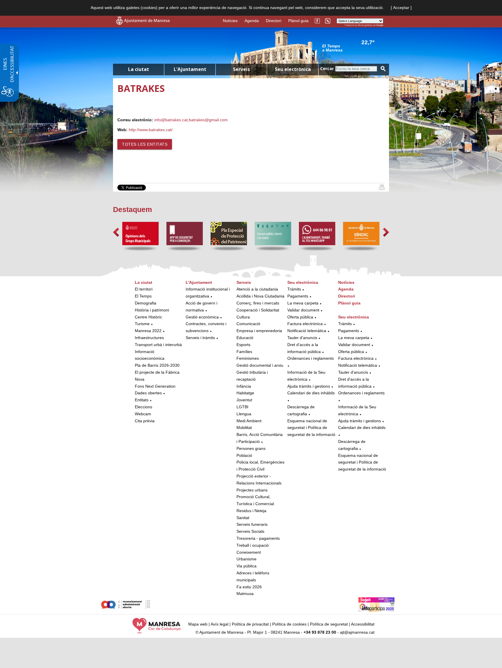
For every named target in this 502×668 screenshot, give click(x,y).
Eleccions (143, 407)
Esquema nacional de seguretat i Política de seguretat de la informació (311, 427)
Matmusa (245, 593)
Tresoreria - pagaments (258, 538)
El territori (144, 289)
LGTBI (242, 407)
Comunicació (248, 323)
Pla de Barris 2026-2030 (157, 365)
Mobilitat (244, 427)
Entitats (141, 400)
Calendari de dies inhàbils (311, 393)
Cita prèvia (145, 420)
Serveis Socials (250, 531)
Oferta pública (300, 317)
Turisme (142, 323)
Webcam (143, 414)
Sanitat (242, 517)
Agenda (252, 20)
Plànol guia (298, 20)
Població (244, 455)
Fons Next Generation (155, 386)
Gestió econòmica (202, 317)
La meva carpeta (302, 303)
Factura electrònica (305, 323)
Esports (243, 344)
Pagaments (297, 296)
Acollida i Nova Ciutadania (260, 296)
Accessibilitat (362, 624)
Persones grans (251, 448)
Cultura (243, 317)
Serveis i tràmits (200, 337)
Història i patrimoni (152, 310)
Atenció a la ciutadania (257, 289)
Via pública (246, 566)
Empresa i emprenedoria (259, 330)
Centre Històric (148, 317)
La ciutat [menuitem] (138, 69)
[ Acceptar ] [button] (401, 7)
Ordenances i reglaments (310, 358)
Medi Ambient (248, 420)
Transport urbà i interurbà (158, 344)
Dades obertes (149, 393)
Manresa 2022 (148, 330)
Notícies (230, 20)
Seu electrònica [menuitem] (293, 69)
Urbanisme (246, 559)
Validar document (303, 310)
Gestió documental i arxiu (259, 365)
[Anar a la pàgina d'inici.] (143, 23)
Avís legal (219, 624)
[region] (352, 47)
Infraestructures (149, 337)
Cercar (327, 68)
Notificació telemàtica (306, 330)
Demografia (145, 303)
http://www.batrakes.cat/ (151, 129)
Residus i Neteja (251, 510)
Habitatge (245, 393)
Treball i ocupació (252, 545)
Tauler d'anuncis (302, 337)
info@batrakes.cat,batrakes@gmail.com (191, 119)
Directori (273, 20)
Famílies (244, 351)
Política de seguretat (329, 624)
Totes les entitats (144, 144)
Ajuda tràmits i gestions (308, 386)
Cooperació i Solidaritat (257, 310)
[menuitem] (159, 352)
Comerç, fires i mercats (257, 303)
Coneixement (248, 552)
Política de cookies (289, 624)
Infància (243, 386)
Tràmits (294, 289)
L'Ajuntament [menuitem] (190, 69)
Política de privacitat (250, 624)
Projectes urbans (252, 490)
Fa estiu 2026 (249, 587)
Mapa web (197, 624)
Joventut (244, 400)
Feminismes (247, 358)
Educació (244, 337)
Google (379, 25)
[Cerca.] (383, 69)
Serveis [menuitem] (241, 69)
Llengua (243, 414)
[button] (116, 232)
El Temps (143, 296)
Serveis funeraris (252, 524)
